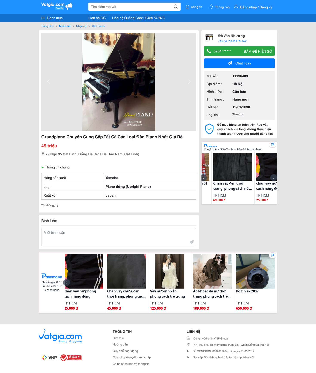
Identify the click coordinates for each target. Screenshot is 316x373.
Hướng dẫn (120, 344)
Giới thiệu (119, 338)
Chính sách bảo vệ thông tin (131, 363)
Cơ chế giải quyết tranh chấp (132, 357)
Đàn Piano (98, 26)
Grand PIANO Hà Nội (232, 41)
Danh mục (54, 17)
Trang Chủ (47, 26)
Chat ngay (243, 62)
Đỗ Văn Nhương (231, 35)
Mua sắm (65, 26)
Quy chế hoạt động (125, 351)
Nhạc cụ (81, 26)
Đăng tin (196, 7)
